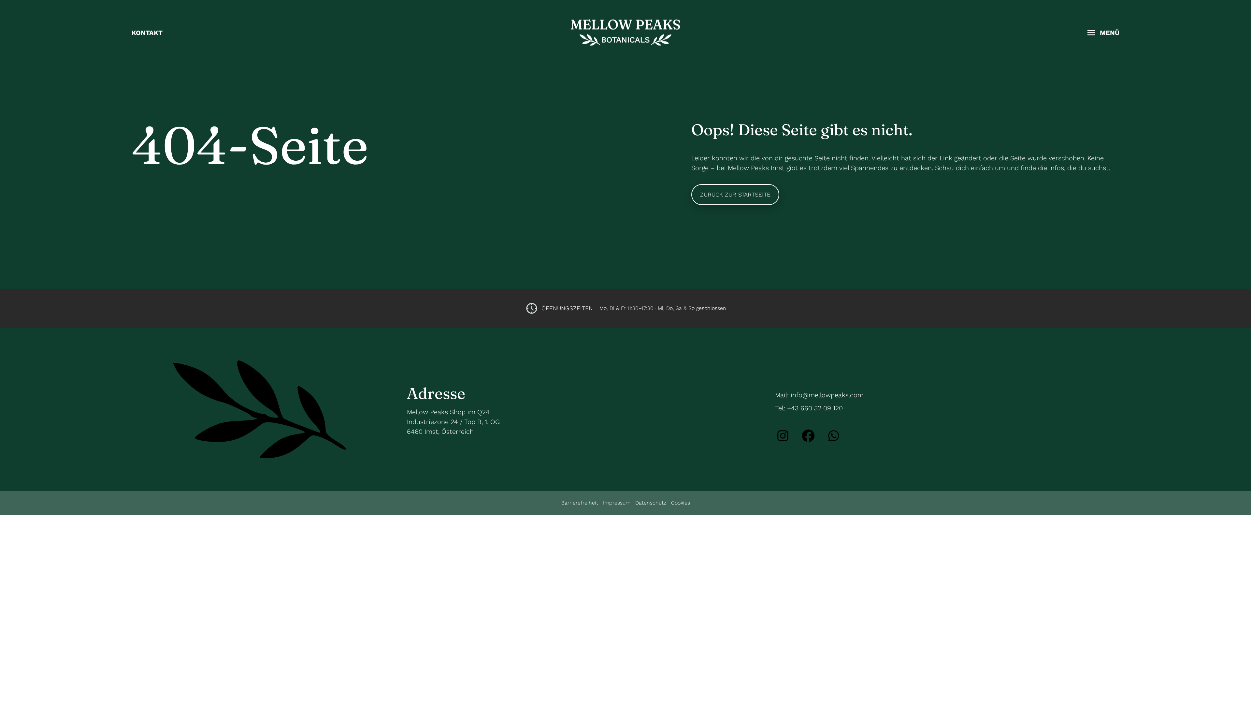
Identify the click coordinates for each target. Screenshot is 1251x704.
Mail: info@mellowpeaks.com (819, 395)
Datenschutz (650, 503)
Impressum (616, 503)
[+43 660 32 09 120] (833, 436)
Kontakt (147, 32)
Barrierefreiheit (579, 503)
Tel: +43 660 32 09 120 (809, 408)
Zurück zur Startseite (735, 194)
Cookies (680, 503)
